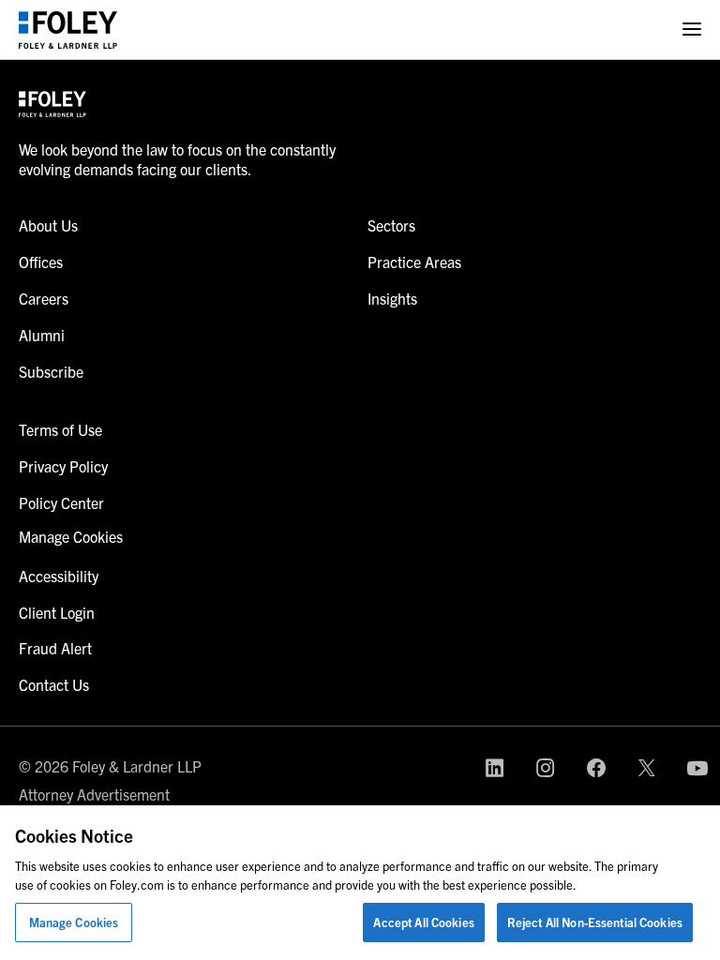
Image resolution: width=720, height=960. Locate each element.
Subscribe (51, 371)
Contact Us (54, 684)
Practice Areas (414, 261)
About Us (48, 225)
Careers (43, 298)
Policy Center (61, 502)
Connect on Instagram (545, 768)
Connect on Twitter (647, 768)
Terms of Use (60, 429)
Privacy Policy (63, 466)
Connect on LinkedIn (495, 768)
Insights (392, 298)
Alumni (42, 334)
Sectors (391, 225)
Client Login (57, 612)
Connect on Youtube (697, 768)
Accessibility (58, 575)
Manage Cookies (74, 922)
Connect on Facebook (596, 768)
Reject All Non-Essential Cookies (594, 922)
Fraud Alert (55, 647)
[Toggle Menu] (691, 29)
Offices (41, 261)
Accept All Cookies (423, 922)
